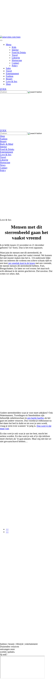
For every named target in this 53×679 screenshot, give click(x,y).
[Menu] (1, 40)
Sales (8, 68)
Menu (8, 44)
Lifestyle (16, 57)
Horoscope (17, 60)
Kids (14, 47)
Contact (15, 63)
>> (7, 532)
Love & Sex (11, 81)
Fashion (9, 76)
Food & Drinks (19, 52)
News (2, 165)
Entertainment (12, 73)
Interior (15, 50)
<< (7, 529)
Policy (15, 65)
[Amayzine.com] (10, 37)
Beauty (9, 79)
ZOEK (3, 89)
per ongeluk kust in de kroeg (21, 263)
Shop (8, 84)
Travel (15, 55)
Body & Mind (6, 144)
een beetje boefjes (35, 418)
